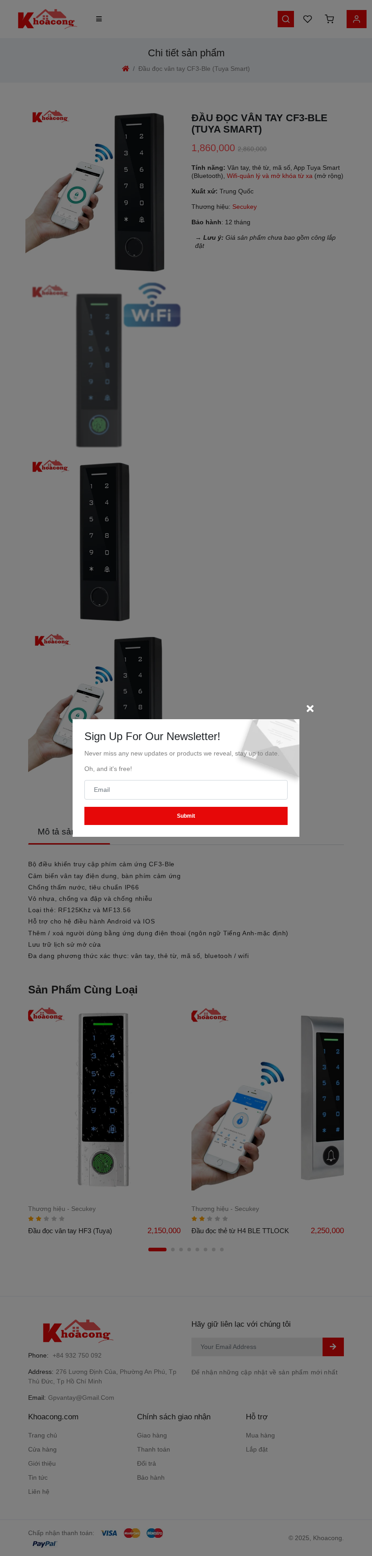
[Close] (310, 709)
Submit (186, 816)
